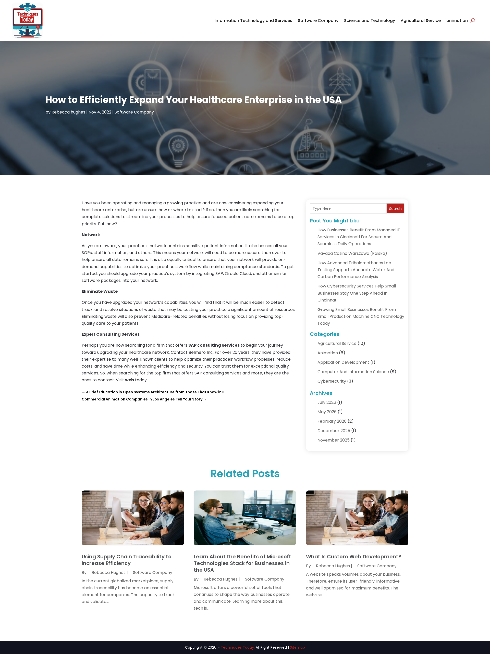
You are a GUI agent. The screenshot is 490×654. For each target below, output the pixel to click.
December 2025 (333, 431)
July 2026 (326, 402)
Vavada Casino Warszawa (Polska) (352, 253)
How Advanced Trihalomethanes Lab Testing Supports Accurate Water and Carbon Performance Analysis (355, 270)
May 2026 (327, 412)
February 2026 (332, 421)
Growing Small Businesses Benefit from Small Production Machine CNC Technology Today (360, 316)
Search (395, 208)
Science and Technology (369, 20)
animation (457, 20)
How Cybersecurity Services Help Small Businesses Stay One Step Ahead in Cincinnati (356, 293)
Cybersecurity (331, 381)
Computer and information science (353, 372)
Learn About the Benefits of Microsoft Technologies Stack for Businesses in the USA (242, 563)
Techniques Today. (238, 647)
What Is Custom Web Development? (353, 556)
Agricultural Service (421, 20)
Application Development (343, 362)
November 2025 (333, 440)
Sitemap (297, 647)
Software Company (318, 20)
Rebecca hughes (68, 112)
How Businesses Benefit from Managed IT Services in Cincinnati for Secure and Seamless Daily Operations (358, 237)
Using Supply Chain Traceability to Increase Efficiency (127, 560)
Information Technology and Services (253, 20)
